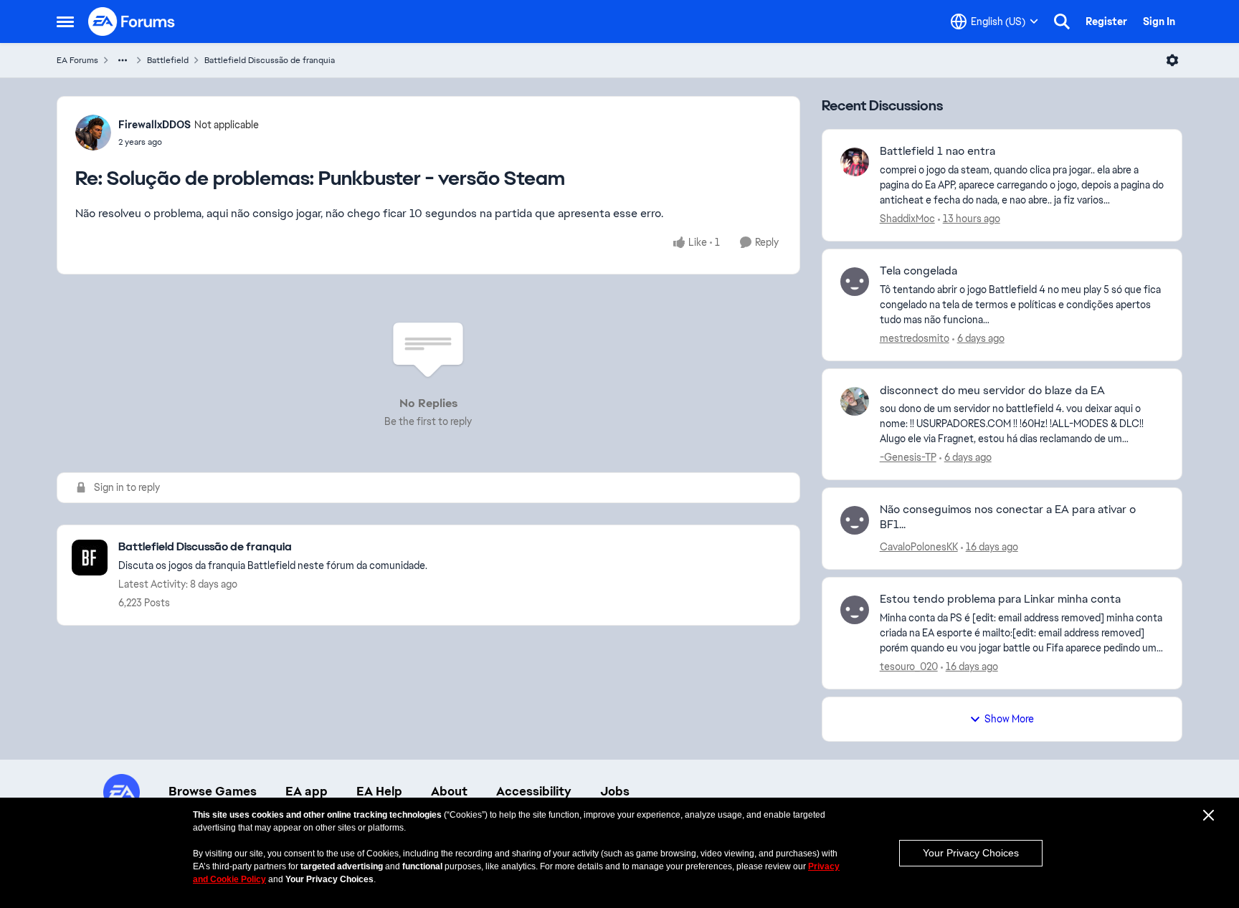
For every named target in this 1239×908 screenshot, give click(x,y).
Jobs (615, 791)
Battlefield (168, 60)
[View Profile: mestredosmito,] (854, 281)
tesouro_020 (909, 666)
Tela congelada (918, 271)
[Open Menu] (1172, 60)
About (449, 791)
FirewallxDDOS (154, 124)
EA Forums (77, 60)
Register (1106, 21)
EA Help (379, 791)
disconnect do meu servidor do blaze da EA (992, 390)
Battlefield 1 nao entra (937, 151)
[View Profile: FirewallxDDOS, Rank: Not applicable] (93, 132)
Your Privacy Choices (971, 853)
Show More (1009, 718)
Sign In (1159, 21)
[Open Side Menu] (65, 21)
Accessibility (533, 791)
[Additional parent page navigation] (122, 60)
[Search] (1062, 21)
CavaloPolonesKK (919, 546)
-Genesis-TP (908, 457)
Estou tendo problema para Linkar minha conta (1000, 599)
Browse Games (212, 791)
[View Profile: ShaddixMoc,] (854, 162)
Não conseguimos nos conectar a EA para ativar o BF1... (1008, 517)
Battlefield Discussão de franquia (269, 60)
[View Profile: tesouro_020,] (854, 610)
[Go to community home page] (132, 21)
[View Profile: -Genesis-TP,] (854, 401)
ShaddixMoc (907, 218)
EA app (306, 791)
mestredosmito (914, 338)
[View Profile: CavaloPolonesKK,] (854, 520)
